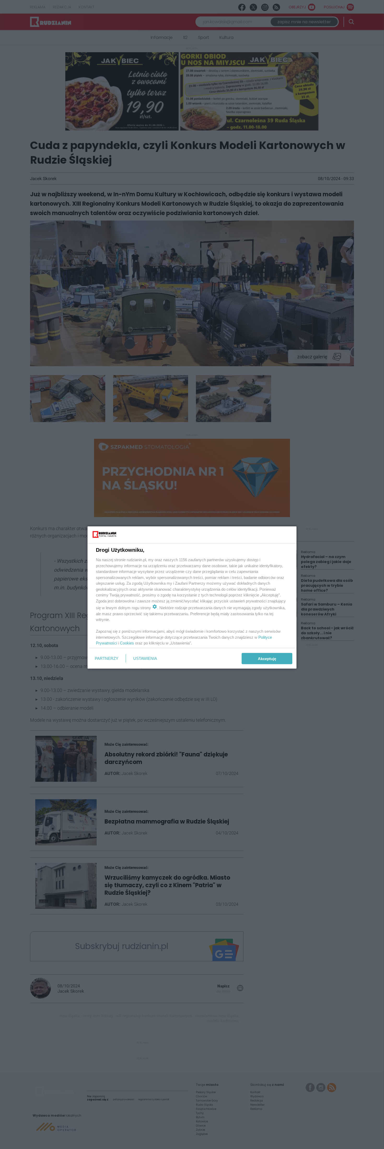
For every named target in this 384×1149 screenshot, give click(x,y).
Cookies (127, 643)
